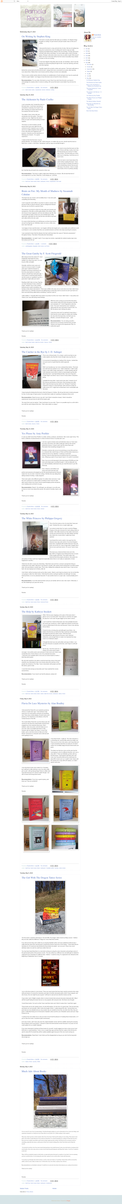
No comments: (44, 87)
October (89, 66)
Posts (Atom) (30, 1191)
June (88, 76)
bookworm (43, 181)
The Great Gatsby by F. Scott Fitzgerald (41, 253)
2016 (87, 60)
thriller (38, 1061)
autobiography (28, 246)
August (89, 71)
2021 (87, 48)
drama (60, 693)
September (89, 69)
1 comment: (44, 243)
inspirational (38, 89)
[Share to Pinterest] (57, 87)
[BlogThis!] (52, 87)
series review (62, 868)
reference (48, 89)
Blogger (68, 1200)
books (33, 89)
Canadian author (50, 868)
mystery (56, 868)
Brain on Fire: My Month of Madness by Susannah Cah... (94, 85)
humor (38, 508)
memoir (43, 89)
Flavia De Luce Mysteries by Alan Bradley (43, 703)
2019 (87, 53)
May (88, 78)
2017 (87, 58)
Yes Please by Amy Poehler (35, 433)
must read (58, 181)
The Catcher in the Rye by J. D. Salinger (42, 351)
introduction (49, 1183)
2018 (87, 55)
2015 (87, 62)
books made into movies (38, 342)
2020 (87, 51)
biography (35, 246)
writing (52, 89)
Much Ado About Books (34, 1071)
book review (28, 89)
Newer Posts (24, 1188)
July (88, 73)
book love (27, 181)
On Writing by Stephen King (36, 36)
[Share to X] (54, 87)
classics (46, 342)
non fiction (46, 246)
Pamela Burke (97, 35)
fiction (47, 181)
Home (54, 1188)
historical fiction (44, 602)
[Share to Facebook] (56, 87)
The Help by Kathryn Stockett (36, 611)
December (89, 64)
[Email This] (51, 87)
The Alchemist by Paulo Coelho (37, 99)
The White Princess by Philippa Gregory (42, 518)
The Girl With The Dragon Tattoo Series (42, 877)
